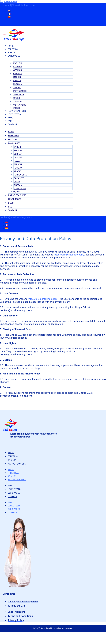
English (17, 63)
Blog (10, 117)
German (17, 70)
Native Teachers (17, 464)
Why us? (12, 460)
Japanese (18, 94)
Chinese (17, 73)
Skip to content (8, 1)
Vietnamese (19, 105)
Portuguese (20, 91)
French (17, 80)
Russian (17, 84)
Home (11, 46)
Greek (16, 98)
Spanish (17, 66)
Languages (14, 56)
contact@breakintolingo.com (19, 5)
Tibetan (17, 101)
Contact (12, 124)
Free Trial (13, 49)
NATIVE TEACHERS (17, 111)
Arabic (17, 87)
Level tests (14, 489)
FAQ (10, 121)
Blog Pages (14, 493)
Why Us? (12, 52)
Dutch (16, 108)
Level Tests (14, 114)
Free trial (13, 456)
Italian (17, 77)
